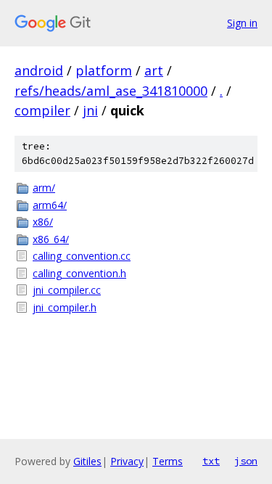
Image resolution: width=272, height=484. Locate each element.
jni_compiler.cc (67, 290)
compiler (42, 110)
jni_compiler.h (64, 307)
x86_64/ (51, 239)
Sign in (242, 23)
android (39, 70)
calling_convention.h (79, 273)
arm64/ (50, 205)
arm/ (44, 187)
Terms (167, 461)
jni (90, 110)
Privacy (127, 461)
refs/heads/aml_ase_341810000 (111, 90)
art (153, 70)
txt (211, 460)
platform (103, 70)
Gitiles (87, 461)
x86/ (43, 222)
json (245, 460)
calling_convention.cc (82, 256)
